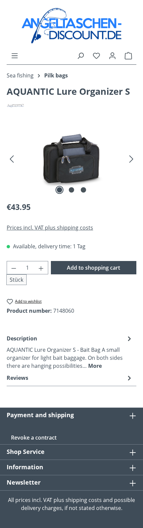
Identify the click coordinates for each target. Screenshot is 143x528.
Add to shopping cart (93, 267)
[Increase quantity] (41, 267)
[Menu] (15, 55)
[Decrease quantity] (14, 267)
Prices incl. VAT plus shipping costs (50, 227)
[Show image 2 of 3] (71, 190)
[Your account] (112, 55)
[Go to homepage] (71, 25)
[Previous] (12, 158)
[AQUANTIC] (71, 105)
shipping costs (84, 500)
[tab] (70, 351)
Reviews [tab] (17, 377)
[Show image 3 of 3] (83, 190)
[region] (71, 158)
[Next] (131, 158)
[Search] (80, 55)
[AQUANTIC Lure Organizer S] (71, 158)
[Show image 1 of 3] (59, 190)
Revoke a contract (34, 437)
